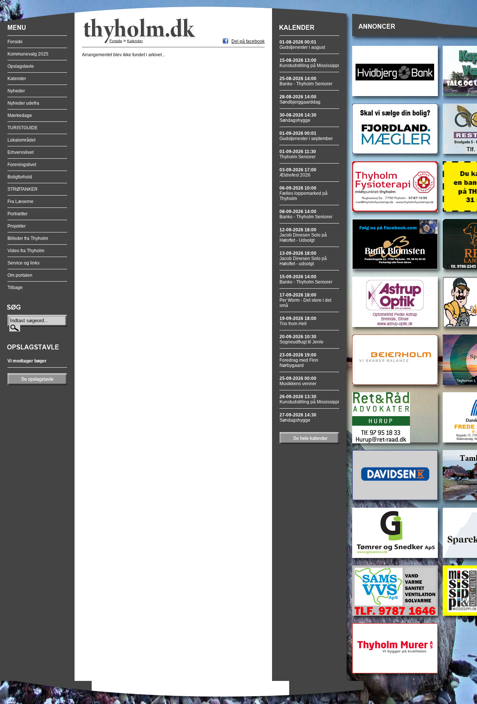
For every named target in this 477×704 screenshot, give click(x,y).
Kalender (16, 78)
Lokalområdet (21, 140)
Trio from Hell (297, 321)
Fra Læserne (20, 201)
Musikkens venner (297, 381)
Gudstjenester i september (306, 136)
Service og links (23, 263)
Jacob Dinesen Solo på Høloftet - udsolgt (303, 258)
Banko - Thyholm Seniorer (305, 81)
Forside (15, 41)
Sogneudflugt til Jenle (301, 339)
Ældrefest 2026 (297, 172)
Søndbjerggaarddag (299, 99)
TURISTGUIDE (22, 127)
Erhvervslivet (20, 152)
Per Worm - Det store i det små (305, 300)
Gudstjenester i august (302, 44)
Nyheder (16, 90)
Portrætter (17, 213)
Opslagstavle (20, 66)
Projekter (16, 226)
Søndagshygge (297, 117)
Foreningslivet (21, 164)
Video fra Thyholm (25, 250)
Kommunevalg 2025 (27, 54)
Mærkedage (19, 115)
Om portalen (19, 275)
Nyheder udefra (23, 103)
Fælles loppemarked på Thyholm (303, 193)
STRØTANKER (22, 189)
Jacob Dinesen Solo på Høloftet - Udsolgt (303, 235)
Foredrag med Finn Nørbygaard (298, 360)
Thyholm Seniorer (297, 154)
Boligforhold (19, 177)
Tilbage (15, 287)
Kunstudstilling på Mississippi (309, 63)
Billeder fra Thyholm (27, 238)
